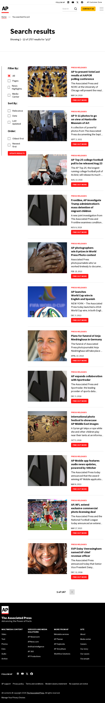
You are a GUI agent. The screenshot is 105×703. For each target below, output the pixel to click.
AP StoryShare (60, 649)
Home (4, 17)
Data (3, 649)
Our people (84, 658)
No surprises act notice (78, 684)
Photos (5, 644)
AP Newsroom (34, 637)
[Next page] (72, 592)
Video (4, 634)
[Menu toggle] (101, 8)
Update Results (17, 153)
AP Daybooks (59, 644)
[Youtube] (73, 2)
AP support (6, 684)
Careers (83, 644)
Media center (85, 639)
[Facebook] (82, 2)
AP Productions (34, 656)
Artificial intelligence (36, 646)
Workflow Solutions (62, 654)
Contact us (88, 9)
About (82, 634)
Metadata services (61, 634)
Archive (5, 658)
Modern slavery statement (56, 684)
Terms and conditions (34, 684)
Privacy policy (18, 684)
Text (3, 639)
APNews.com (33, 641)
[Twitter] (77, 2)
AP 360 (31, 651)
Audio (4, 654)
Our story (84, 649)
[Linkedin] (68, 2)
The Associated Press (35, 693)
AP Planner (58, 639)
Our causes (84, 654)
